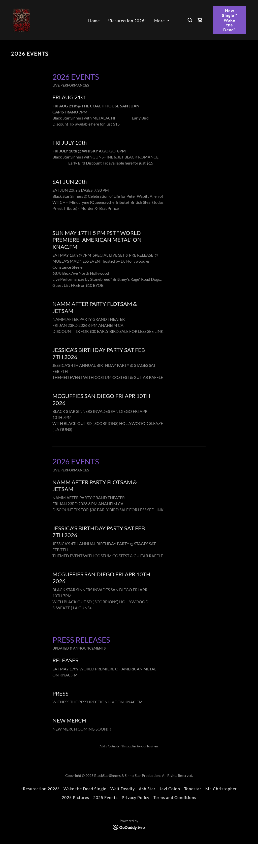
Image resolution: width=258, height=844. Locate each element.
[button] (162, 21)
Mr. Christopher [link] (221, 788)
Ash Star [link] (147, 788)
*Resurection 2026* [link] (127, 20)
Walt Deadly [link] (122, 788)
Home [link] (94, 20)
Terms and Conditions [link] (174, 797)
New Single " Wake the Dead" (229, 20)
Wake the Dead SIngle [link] (84, 788)
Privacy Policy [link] (135, 797)
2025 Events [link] (105, 797)
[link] (21, 19)
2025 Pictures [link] (75, 797)
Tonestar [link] (192, 788)
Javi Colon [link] (169, 788)
